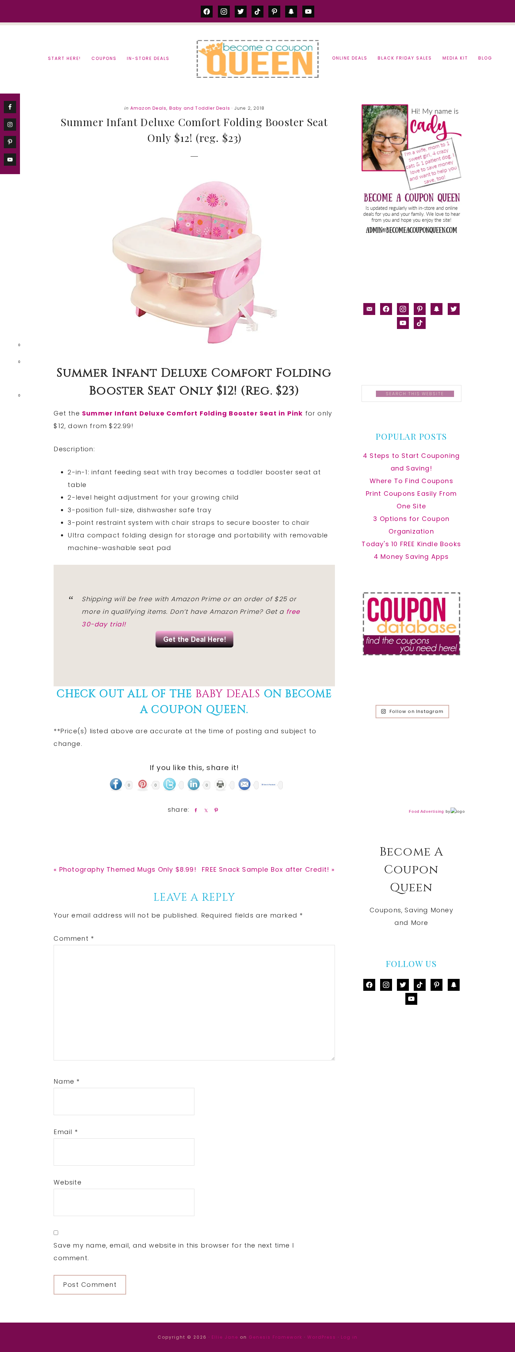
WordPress (321, 1337)
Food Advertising (426, 811)
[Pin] (215, 810)
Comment (74, 938)
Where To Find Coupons (411, 480)
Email (65, 1131)
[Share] (194, 810)
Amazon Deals (148, 108)
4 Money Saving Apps (411, 556)
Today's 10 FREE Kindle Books (411, 544)
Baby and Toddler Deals (199, 108)
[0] (8, 346)
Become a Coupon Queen (257, 59)
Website (67, 1182)
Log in (349, 1337)
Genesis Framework (275, 1337)
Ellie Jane (225, 1337)
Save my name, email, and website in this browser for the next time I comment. (174, 1251)
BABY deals (229, 694)
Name (67, 1081)
